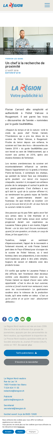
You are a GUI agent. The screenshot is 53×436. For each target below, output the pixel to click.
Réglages (21, 427)
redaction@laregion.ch (14, 391)
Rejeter (20, 432)
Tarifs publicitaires (25, 353)
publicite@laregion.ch (14, 399)
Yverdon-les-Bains (14, 59)
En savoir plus (25, 345)
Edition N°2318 (12, 73)
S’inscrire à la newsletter (26, 362)
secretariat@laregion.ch (15, 408)
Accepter (8, 432)
